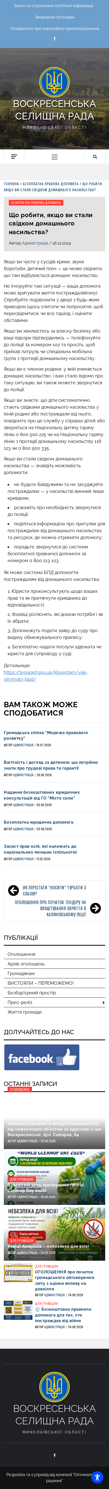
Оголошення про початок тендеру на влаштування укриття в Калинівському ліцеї (50, 908)
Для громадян (21, 1179)
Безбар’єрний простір (32, 992)
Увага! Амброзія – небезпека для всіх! (48, 1246)
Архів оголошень (26, 963)
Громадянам (21, 973)
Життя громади (25, 1012)
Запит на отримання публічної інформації (53, 5)
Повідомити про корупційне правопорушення (54, 28)
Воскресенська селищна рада (54, 110)
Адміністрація (35, 243)
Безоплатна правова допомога (36, 202)
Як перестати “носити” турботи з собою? (54, 891)
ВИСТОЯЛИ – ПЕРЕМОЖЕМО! (41, 983)
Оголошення (21, 954)
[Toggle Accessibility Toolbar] (97, 1477)
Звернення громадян (55, 17)
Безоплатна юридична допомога (38, 822)
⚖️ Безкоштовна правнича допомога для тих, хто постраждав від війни (63, 1315)
